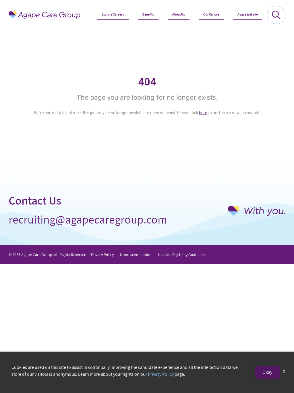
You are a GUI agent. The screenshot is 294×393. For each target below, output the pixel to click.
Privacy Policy (102, 254)
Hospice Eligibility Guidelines (182, 254)
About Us (178, 14)
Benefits (148, 14)
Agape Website (247, 14)
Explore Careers (113, 14)
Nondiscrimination (136, 254)
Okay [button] (267, 372)
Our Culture (211, 14)
